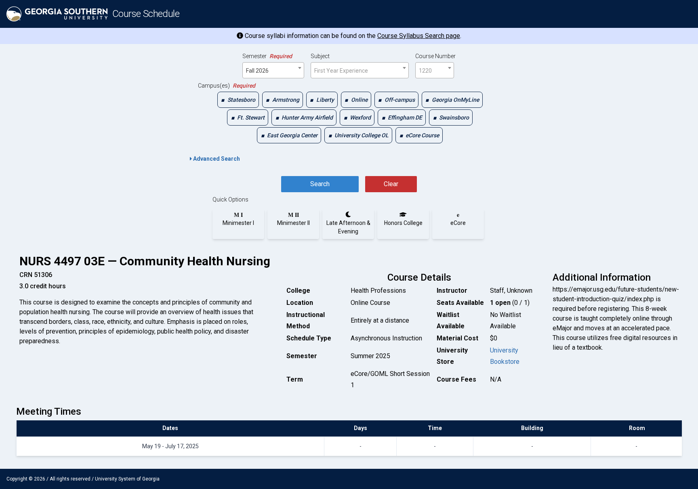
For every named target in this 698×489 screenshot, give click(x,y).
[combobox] (273, 70)
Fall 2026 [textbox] (257, 70)
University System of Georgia (127, 479)
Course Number (435, 56)
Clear (391, 184)
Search (320, 184)
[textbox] (359, 71)
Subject (320, 56)
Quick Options (230, 199)
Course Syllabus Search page (418, 36)
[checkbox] (238, 100)
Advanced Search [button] (216, 158)
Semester (267, 56)
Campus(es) (226, 85)
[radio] (238, 218)
